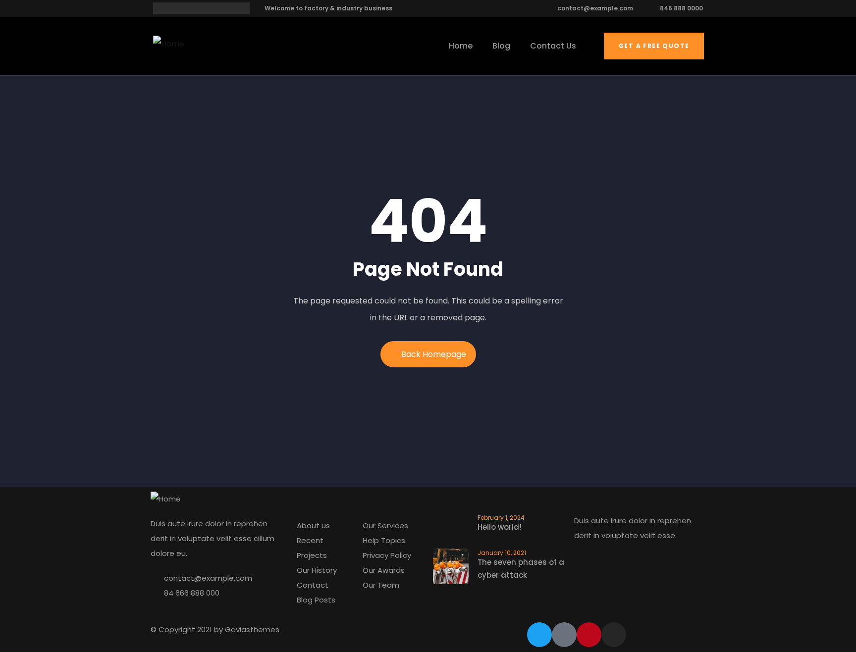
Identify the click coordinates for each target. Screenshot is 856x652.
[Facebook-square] (564, 634)
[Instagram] (613, 634)
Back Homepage (433, 354)
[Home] (168, 44)
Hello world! (500, 527)
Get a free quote (654, 46)
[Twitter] (539, 634)
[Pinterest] (589, 634)
